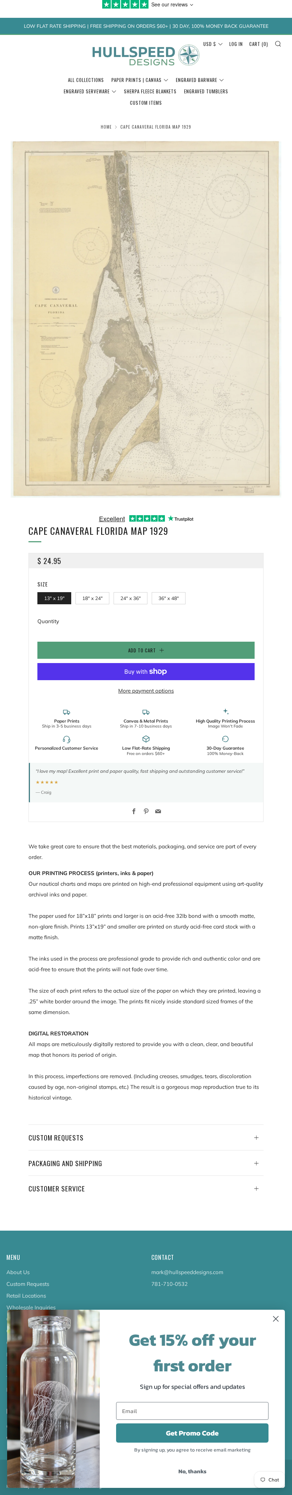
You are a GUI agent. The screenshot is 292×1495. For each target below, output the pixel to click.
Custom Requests (27, 1284)
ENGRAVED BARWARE (196, 79)
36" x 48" (168, 598)
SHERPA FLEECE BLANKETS (150, 91)
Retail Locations (26, 1295)
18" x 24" (92, 598)
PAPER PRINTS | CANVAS (136, 79)
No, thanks (192, 1471)
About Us (18, 1272)
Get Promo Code (192, 1433)
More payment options (146, 690)
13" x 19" (54, 598)
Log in (236, 43)
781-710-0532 (169, 1284)
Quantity (48, 621)
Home (106, 127)
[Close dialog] (276, 1319)
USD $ (209, 43)
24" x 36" (130, 598)
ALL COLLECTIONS (86, 79)
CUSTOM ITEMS (146, 102)
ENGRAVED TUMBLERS (206, 91)
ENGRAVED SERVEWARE (87, 91)
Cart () (258, 43)
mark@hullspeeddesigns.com (187, 1272)
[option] (146, 318)
